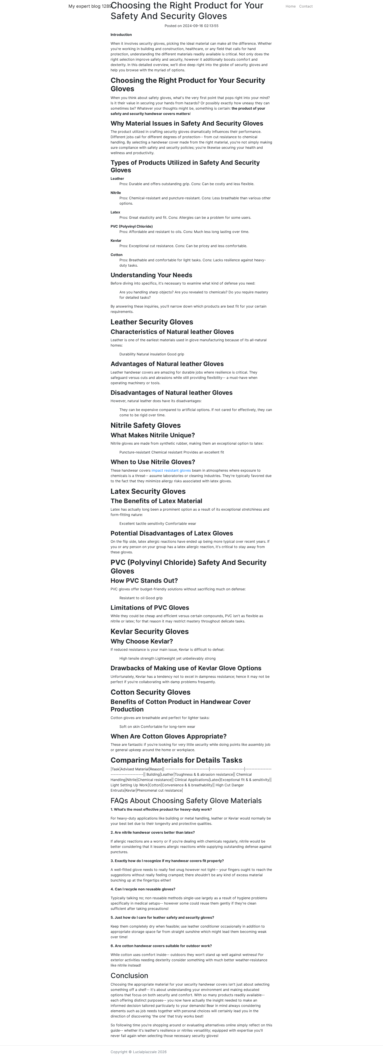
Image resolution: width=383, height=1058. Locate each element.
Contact (306, 6)
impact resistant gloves (171, 470)
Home (291, 6)
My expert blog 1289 (90, 6)
